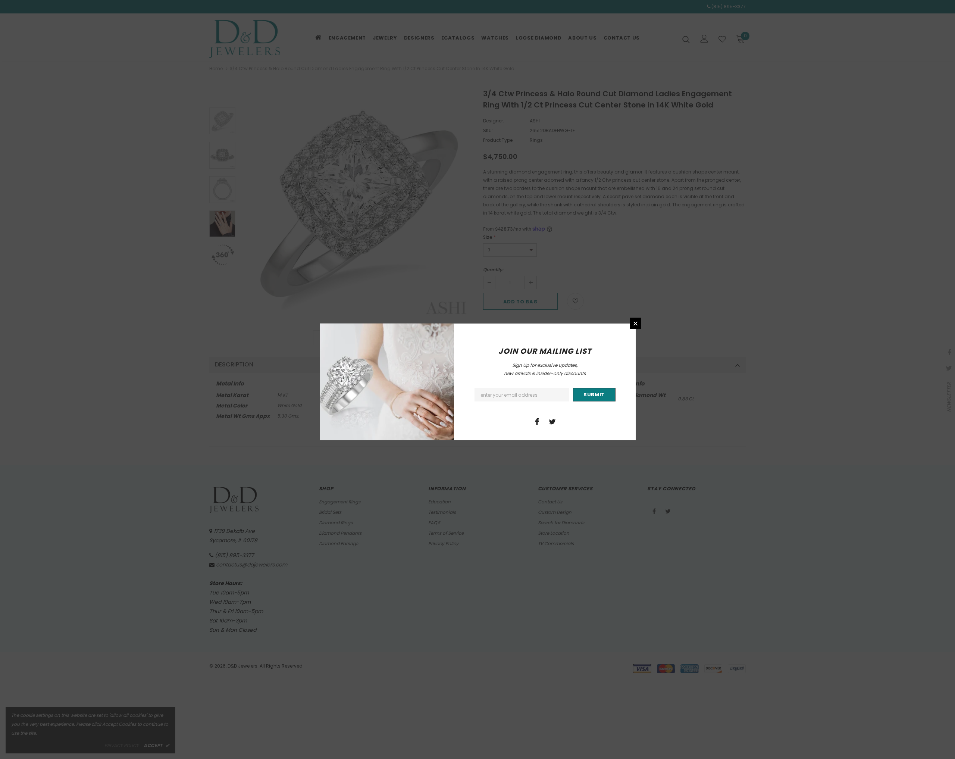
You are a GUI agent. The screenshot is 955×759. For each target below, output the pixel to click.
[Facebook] (537, 421)
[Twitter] (552, 421)
